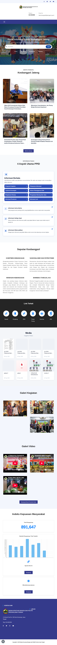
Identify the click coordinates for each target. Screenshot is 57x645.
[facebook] (47, 1)
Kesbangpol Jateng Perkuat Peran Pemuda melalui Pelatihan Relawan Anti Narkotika (42, 141)
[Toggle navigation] (4, 21)
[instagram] (44, 1)
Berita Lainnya (28, 150)
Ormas (15, 51)
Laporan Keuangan (10, 190)
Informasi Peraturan (10, 199)
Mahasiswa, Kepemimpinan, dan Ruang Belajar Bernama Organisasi (42, 106)
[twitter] (50, 1)
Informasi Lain (34, 199)
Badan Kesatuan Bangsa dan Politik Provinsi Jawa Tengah (32, 642)
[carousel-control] (4, 44)
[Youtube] (13, 625)
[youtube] (53, 1)
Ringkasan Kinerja (10, 195)
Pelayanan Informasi (35, 186)
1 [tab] (22, 62)
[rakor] (15, 408)
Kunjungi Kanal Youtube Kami (28, 502)
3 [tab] (26, 62)
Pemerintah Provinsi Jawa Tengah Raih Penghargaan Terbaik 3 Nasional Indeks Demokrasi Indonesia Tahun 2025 (15, 141)
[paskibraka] (42, 407)
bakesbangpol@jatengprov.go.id (46, 15)
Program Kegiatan (10, 186)
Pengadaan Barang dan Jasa (38, 195)
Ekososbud (23, 51)
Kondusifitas (32, 51)
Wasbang (40, 51)
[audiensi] (42, 425)
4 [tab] (28, 62)
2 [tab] (24, 62)
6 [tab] (33, 62)
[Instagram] (9, 625)
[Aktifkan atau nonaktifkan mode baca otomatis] (3, 641)
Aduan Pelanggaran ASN (37, 190)
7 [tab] (35, 62)
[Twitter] (6, 625)
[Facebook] (3, 625)
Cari (48, 46)
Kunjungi (28, 572)
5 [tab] (30, 62)
